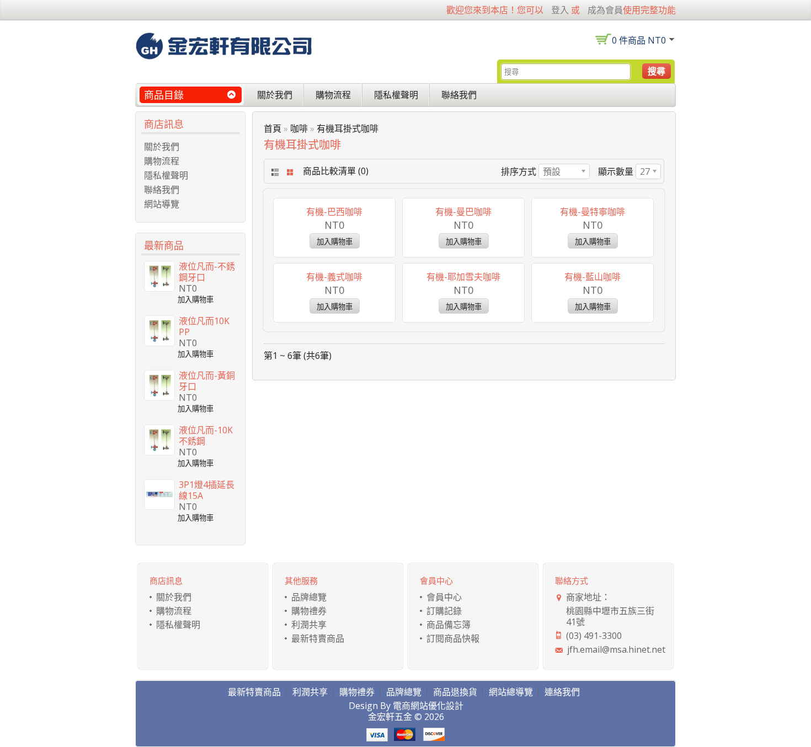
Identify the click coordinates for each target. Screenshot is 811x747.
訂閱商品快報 (452, 638)
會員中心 (444, 597)
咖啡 (299, 128)
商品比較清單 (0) (336, 171)
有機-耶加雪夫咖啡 (463, 276)
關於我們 (274, 95)
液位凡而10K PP (204, 326)
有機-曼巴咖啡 (463, 211)
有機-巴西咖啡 (334, 211)
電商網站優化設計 (428, 706)
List (274, 172)
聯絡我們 (459, 95)
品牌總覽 (309, 597)
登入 (560, 10)
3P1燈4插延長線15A (206, 490)
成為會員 (605, 10)
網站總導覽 (511, 692)
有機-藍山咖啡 (592, 276)
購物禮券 (309, 611)
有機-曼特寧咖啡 (592, 211)
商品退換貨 (455, 692)
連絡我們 (562, 692)
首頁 (272, 128)
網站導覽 (161, 204)
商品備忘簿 (448, 625)
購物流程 (333, 95)
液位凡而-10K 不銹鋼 (206, 435)
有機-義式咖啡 (334, 276)
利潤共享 (309, 625)
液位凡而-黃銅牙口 (207, 381)
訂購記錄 (444, 611)
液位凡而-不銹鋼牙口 (207, 272)
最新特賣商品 (317, 638)
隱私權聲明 (396, 95)
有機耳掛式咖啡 (347, 128)
